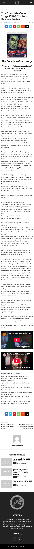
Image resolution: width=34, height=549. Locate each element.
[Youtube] (19, 539)
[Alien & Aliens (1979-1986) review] (6, 484)
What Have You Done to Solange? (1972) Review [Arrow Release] (25, 426)
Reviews (8, 9)
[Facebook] (14, 539)
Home (2, 7)
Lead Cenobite (6, 22)
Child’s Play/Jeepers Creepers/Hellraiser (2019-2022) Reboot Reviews (20, 471)
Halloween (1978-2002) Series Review (22, 460)
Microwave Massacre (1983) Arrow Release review (7, 426)
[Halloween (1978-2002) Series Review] (6, 462)
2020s (15, 476)
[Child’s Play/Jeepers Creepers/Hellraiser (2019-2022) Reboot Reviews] (6, 472)
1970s (7, 7)
